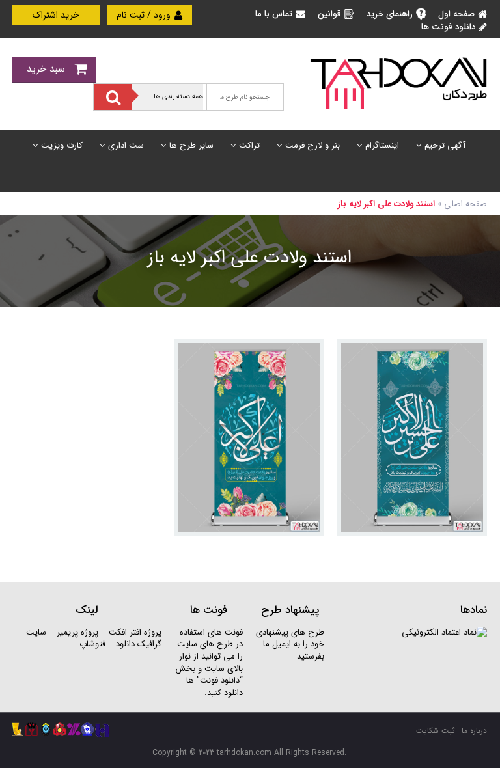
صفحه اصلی (465, 204)
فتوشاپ (92, 644)
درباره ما (474, 730)
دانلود (125, 644)
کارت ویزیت (62, 145)
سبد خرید (47, 69)
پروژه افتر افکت (135, 632)
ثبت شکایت (435, 730)
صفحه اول (456, 14)
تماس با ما (273, 14)
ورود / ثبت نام (145, 15)
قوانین (329, 14)
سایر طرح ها (191, 145)
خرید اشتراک (56, 15)
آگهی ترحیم (444, 145)
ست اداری (126, 145)
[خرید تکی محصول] (468, 357)
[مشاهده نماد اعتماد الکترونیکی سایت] (444, 632)
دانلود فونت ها (448, 27)
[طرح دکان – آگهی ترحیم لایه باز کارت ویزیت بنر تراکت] (398, 82)
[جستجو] (113, 97)
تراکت (249, 145)
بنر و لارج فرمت (312, 145)
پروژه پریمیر (76, 632)
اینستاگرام (382, 145)
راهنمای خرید (390, 14)
